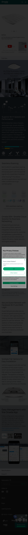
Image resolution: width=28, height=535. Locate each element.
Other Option (13, 273)
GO (14, 269)
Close (24, 259)
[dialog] (14, 267)
